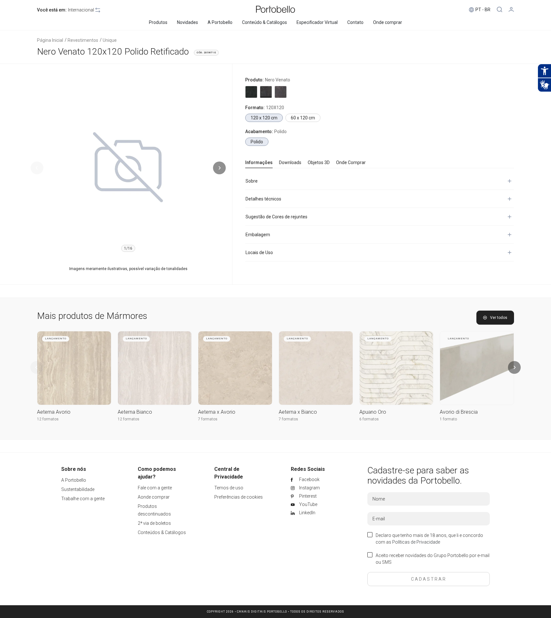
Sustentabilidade (77, 489)
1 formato (448, 419)
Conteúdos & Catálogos (162, 532)
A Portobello (73, 480)
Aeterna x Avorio (216, 412)
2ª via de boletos (154, 523)
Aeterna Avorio (53, 412)
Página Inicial (50, 40)
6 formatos (369, 419)
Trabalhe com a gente (83, 498)
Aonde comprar (154, 497)
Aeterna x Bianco (298, 412)
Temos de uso (228, 487)
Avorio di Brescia (459, 412)
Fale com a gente (155, 487)
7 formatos (207, 419)
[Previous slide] (37, 168)
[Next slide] (219, 168)
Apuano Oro (372, 412)
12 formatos (48, 419)
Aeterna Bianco (135, 412)
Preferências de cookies (238, 497)
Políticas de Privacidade (416, 542)
